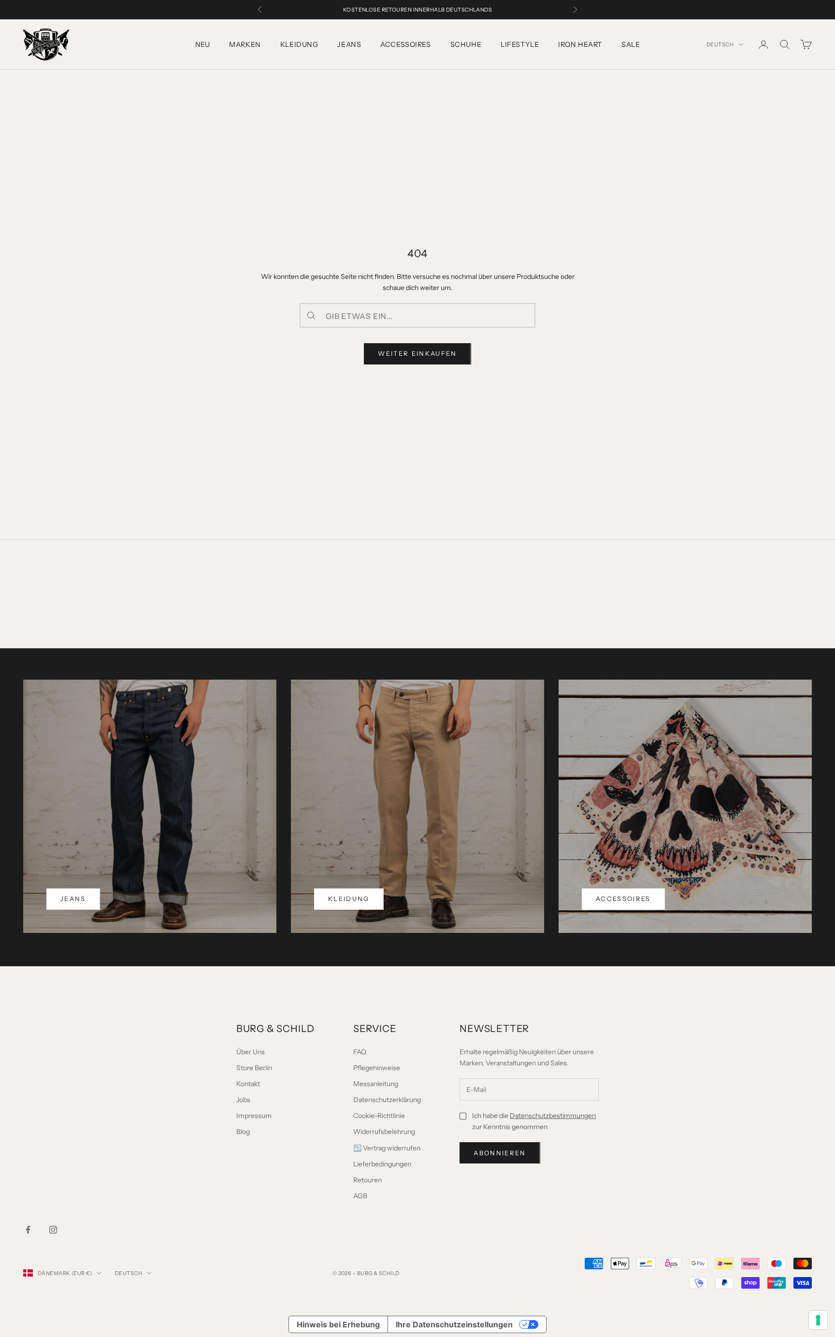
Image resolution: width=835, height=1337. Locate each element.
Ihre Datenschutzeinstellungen (454, 1324)
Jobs (243, 1099)
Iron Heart (580, 44)
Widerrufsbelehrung (384, 1131)
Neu (202, 44)
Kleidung (299, 44)
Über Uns (250, 1051)
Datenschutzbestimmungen (553, 1115)
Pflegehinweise (376, 1067)
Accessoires (405, 44)
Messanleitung (375, 1083)
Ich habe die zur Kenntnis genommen (534, 1121)
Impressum (254, 1115)
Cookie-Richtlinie (379, 1115)
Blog (243, 1131)
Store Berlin (254, 1067)
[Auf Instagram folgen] (53, 1230)
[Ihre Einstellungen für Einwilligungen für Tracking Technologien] (818, 1320)
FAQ (359, 1051)
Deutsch (720, 44)
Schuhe (465, 44)
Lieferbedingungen (382, 1164)
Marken (244, 44)
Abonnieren (500, 1153)
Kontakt (248, 1083)
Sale (630, 44)
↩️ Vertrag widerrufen (386, 1148)
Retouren (367, 1180)
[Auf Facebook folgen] (28, 1230)
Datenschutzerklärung (387, 1099)
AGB (360, 1196)
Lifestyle (520, 44)
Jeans (349, 44)
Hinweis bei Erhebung (338, 1324)
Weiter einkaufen (417, 353)
